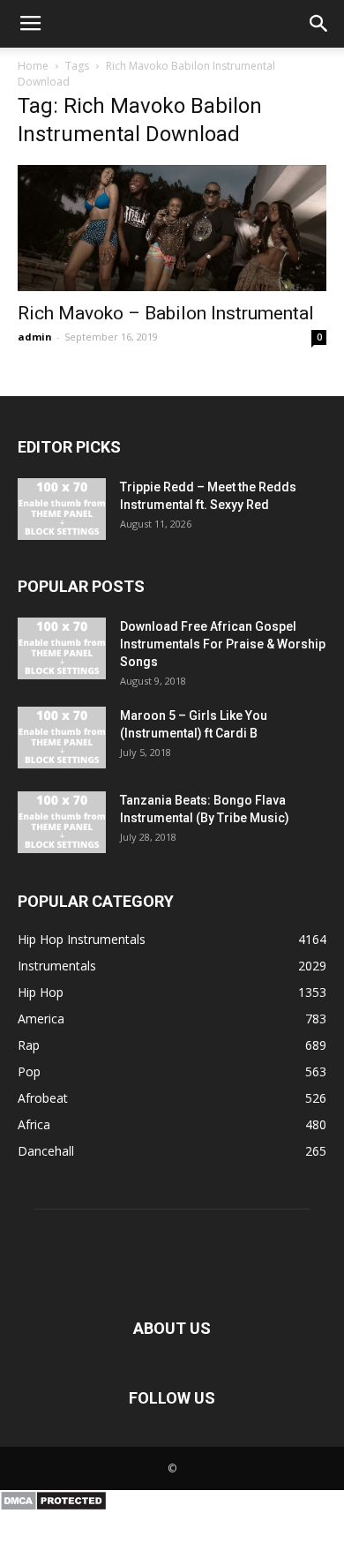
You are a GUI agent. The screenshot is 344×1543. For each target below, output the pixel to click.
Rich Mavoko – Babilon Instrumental (166, 313)
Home (33, 65)
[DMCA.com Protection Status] (53, 1507)
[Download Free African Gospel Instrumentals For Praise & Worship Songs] (62, 648)
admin (35, 336)
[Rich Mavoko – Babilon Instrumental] (172, 228)
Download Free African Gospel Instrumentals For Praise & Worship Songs (222, 644)
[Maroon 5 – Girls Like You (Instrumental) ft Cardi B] (62, 737)
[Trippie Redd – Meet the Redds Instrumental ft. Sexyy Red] (62, 509)
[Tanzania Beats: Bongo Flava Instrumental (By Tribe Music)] (62, 822)
